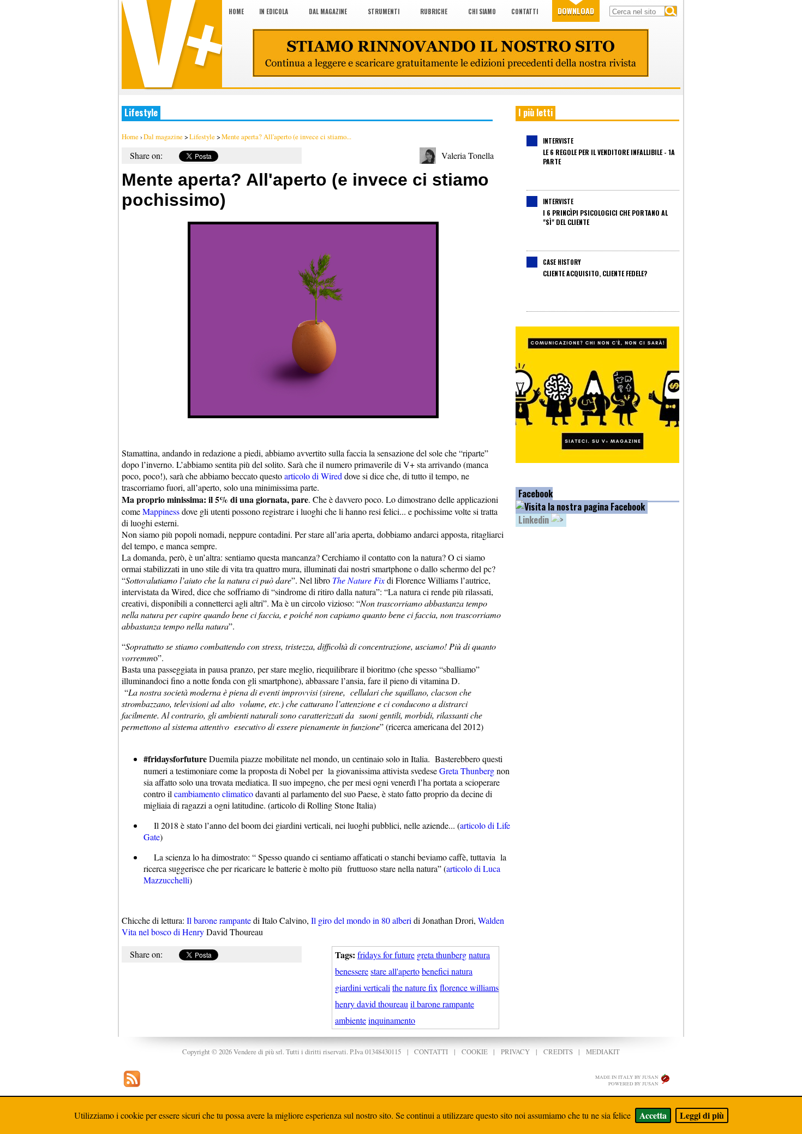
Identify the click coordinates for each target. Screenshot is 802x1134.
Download (576, 10)
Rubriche (433, 11)
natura (479, 954)
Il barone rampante (219, 920)
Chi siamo (482, 11)
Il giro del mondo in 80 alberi (361, 920)
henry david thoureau (371, 1004)
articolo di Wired (313, 476)
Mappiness (160, 511)
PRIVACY (515, 1051)
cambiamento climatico (212, 793)
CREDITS (558, 1051)
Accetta (653, 1115)
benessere (351, 971)
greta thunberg (441, 954)
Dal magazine (328, 11)
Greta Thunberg (466, 770)
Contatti (524, 11)
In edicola (273, 11)
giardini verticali (362, 987)
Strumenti (383, 11)
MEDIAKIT (603, 1051)
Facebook (535, 493)
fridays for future (386, 954)
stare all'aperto (395, 971)
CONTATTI (431, 1051)
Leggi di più (702, 1115)
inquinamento (391, 1020)
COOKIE (475, 1051)
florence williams (469, 987)
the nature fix (415, 987)
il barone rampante (442, 1004)
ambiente (350, 1020)
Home (236, 11)
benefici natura (447, 971)
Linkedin (534, 519)
